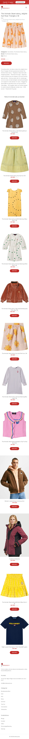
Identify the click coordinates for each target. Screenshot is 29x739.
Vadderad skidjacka (14, 559)
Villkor (2, 723)
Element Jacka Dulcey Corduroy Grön (14, 501)
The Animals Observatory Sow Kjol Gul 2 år (14, 175)
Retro (2, 699)
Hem (2, 18)
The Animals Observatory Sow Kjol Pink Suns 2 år (14, 353)
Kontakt (3, 721)
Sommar (3, 701)
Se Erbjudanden (20, 2)
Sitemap (3, 729)
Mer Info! (6, 63)
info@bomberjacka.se (6, 683)
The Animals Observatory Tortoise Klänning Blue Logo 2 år (14, 397)
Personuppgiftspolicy (6, 726)
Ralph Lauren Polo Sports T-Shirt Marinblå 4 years (14, 647)
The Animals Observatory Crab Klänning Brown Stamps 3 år (14, 131)
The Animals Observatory (20, 51)
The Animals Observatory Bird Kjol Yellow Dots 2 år (14, 603)
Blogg (2, 718)
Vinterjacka (4, 709)
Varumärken (10, 51)
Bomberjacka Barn (5, 691)
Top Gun (3, 704)
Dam (2, 693)
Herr (2, 696)
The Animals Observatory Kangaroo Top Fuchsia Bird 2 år (14, 442)
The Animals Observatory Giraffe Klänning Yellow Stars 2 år (14, 219)
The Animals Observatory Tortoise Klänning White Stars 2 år (14, 264)
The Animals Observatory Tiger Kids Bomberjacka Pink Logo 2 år (14, 309)
